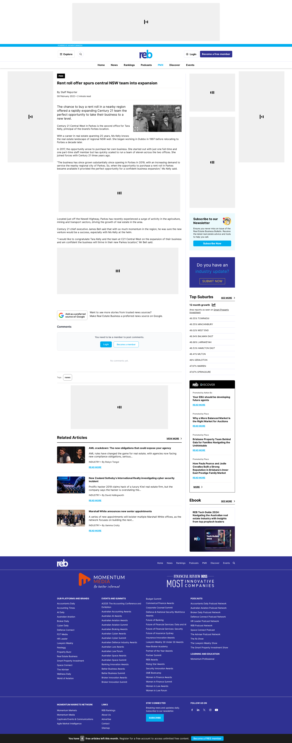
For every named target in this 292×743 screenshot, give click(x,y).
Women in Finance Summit (159, 681)
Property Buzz (64, 652)
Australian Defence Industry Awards (119, 642)
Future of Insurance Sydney (160, 633)
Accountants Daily (66, 603)
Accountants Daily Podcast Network (208, 603)
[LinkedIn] (198, 709)
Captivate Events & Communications (75, 719)
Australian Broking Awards (114, 629)
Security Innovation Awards (159, 668)
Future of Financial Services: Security (164, 629)
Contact (105, 723)
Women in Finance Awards (159, 677)
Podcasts (146, 64)
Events (190, 64)
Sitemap (106, 728)
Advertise (106, 719)
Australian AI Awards (112, 616)
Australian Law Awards (113, 646)
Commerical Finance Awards (160, 603)
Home (101, 64)
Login (193, 54)
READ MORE (95, 467)
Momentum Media (66, 714)
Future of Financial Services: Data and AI (166, 624)
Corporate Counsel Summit (159, 607)
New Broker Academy (157, 646)
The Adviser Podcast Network (205, 634)
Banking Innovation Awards (115, 664)
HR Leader (62, 638)
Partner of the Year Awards (159, 651)
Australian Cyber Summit (114, 638)
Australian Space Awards (114, 655)
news (67, 377)
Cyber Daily (63, 625)
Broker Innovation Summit (114, 682)
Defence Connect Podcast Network (208, 616)
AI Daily (60, 612)
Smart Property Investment (70, 660)
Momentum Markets (67, 710)
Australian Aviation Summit (115, 624)
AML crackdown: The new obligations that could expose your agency (130, 448)
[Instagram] (210, 709)
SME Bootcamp (153, 673)
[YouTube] (216, 709)
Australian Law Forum (112, 651)
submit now (212, 281)
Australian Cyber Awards (114, 633)
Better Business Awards (113, 668)
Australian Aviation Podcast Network (209, 608)
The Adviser (63, 669)
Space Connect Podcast (203, 630)
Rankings (129, 64)
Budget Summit (153, 598)
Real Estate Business (67, 656)
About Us (106, 714)
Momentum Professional (202, 659)
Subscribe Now (212, 243)
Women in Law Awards (157, 686)
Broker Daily (63, 621)
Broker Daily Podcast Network (206, 612)
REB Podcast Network (201, 625)
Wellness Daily (64, 674)
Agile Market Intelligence (69, 723)
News (114, 64)
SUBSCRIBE (155, 717)
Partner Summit (153, 655)
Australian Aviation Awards (115, 620)
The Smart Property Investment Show (209, 647)
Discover (174, 64)
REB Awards (152, 659)
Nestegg (61, 647)
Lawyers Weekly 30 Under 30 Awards (164, 642)
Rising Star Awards (155, 664)
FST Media (62, 634)
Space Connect (64, 665)
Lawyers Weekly (65, 643)
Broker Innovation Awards (114, 677)
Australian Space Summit (114, 660)
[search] (234, 563)
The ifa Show (197, 638)
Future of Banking (155, 620)
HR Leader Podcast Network (205, 621)
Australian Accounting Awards (116, 611)
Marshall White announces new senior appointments (120, 511)
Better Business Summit (113, 673)
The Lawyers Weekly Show (204, 643)
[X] (204, 709)
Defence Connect (65, 630)
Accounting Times (66, 608)
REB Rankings (108, 710)
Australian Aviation (66, 616)
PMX (160, 64)
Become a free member (216, 54)
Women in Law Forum (156, 690)
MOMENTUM (75, 45)
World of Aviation (65, 678)
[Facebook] (192, 709)
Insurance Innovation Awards (160, 637)
